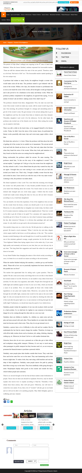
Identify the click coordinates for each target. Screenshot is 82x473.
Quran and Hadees (15, 14)
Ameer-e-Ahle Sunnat (26, 14)
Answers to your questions (69, 374)
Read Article (11, 428)
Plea (65, 150)
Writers (8, 20)
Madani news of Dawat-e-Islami (69, 387)
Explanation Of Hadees (68, 95)
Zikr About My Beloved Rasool (69, 200)
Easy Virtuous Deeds (70, 332)
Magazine (10, 42)
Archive (4, 20)
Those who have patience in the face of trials (70, 155)
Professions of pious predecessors (70, 312)
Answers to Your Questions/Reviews (70, 368)
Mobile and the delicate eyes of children (68, 180)
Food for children (69, 362)
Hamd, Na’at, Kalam (70, 75)
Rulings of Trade (69, 322)
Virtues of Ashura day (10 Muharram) (70, 336)
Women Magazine (64, 2)
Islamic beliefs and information (69, 109)
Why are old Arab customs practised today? (69, 244)
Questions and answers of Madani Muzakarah (70, 129)
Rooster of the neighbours (68, 216)
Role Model (67, 280)
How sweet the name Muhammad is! (70, 205)
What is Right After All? (70, 237)
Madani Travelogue (70, 223)
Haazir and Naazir (69, 113)
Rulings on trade (69, 326)
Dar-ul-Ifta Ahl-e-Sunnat (69, 137)
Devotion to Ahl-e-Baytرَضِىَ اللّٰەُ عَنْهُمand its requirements (70, 286)
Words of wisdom (69, 275)
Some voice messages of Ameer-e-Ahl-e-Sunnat (70, 254)
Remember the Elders (55, 14)
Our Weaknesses (69, 188)
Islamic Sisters (45, 14)
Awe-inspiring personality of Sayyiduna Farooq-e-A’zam (70, 349)
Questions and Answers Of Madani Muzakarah (70, 121)
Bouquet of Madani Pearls (70, 270)
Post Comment (44, 465)
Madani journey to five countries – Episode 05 (69, 228)
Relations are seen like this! (69, 192)
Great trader (68, 317)
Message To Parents (70, 174)
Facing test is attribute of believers (70, 87)
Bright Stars (67, 343)
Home (4, 42)
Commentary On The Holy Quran (70, 82)
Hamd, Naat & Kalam (70, 72)
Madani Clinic (68, 358)
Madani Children (36, 14)
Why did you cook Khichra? (69, 167)
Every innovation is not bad (70, 101)
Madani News (74, 14)
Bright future (68, 163)
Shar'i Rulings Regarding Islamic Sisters (69, 296)
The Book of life (69, 212)
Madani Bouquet (65, 14)
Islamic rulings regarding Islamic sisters (69, 303)
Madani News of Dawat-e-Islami (69, 381)
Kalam (8, 14)
